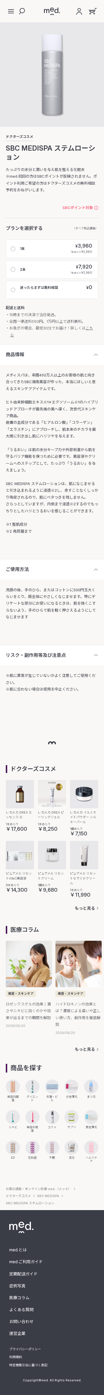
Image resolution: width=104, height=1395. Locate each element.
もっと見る (85, 908)
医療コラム (19, 1297)
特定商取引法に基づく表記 (28, 1365)
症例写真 (17, 1285)
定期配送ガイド (23, 1273)
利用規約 (15, 1357)
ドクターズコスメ (19, 137)
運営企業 (17, 1333)
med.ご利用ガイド (26, 1261)
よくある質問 (21, 1309)
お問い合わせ (21, 1321)
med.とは (18, 1249)
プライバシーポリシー (25, 1349)
